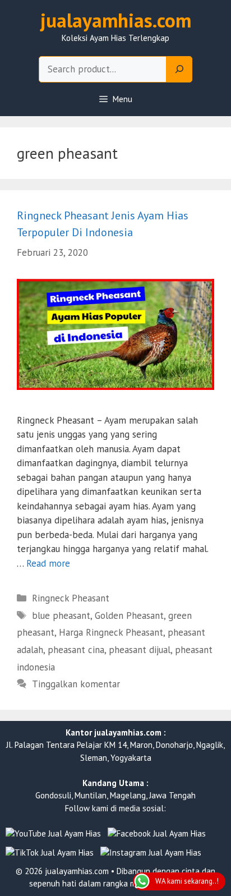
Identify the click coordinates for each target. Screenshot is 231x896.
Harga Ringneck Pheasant (111, 632)
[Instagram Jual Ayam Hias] (150, 853)
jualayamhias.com (115, 20)
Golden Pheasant (129, 615)
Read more (48, 563)
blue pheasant (61, 615)
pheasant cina (76, 650)
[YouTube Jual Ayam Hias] (53, 834)
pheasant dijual (139, 650)
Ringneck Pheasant (70, 598)
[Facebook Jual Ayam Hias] (157, 834)
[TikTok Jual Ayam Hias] (50, 853)
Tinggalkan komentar (76, 684)
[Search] (179, 69)
